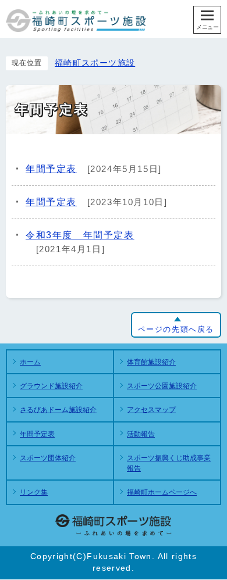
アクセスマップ (151, 410)
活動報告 (141, 434)
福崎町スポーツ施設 (95, 63)
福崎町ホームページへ (162, 492)
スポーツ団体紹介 (48, 458)
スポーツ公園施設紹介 (162, 386)
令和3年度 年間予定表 (80, 235)
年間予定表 (51, 169)
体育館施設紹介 (151, 362)
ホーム (30, 362)
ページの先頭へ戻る (176, 329)
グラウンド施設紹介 (51, 386)
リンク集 (34, 492)
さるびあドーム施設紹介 (58, 410)
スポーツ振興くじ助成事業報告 (169, 463)
